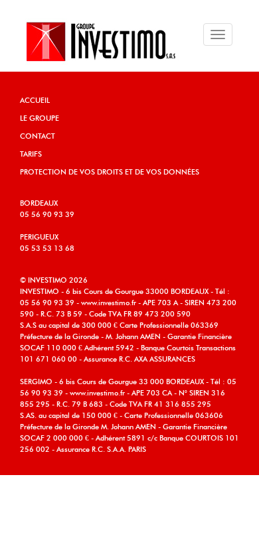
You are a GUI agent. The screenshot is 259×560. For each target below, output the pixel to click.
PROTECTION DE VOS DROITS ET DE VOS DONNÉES (109, 172)
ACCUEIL (35, 100)
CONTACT (37, 136)
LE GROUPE (39, 118)
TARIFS (31, 154)
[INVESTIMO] (98, 41)
